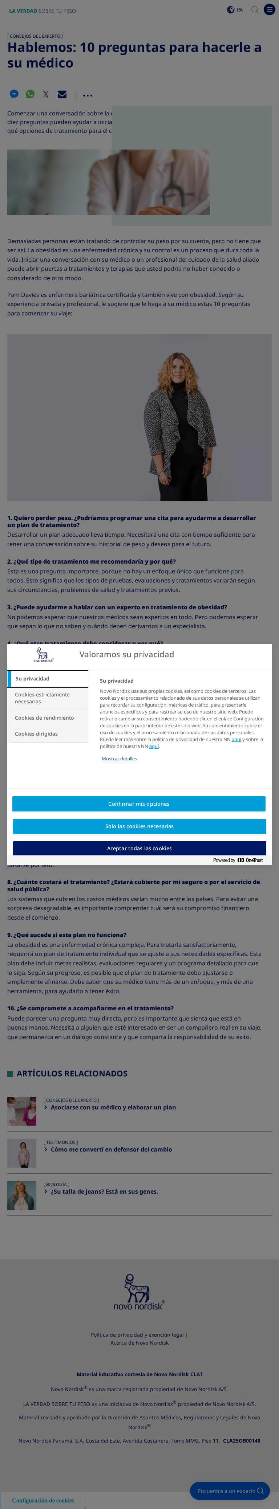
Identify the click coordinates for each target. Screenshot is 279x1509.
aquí (236, 739)
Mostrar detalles (119, 758)
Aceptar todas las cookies (139, 848)
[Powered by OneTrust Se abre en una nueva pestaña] (240, 860)
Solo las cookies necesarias (139, 826)
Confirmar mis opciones (138, 803)
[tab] (48, 679)
